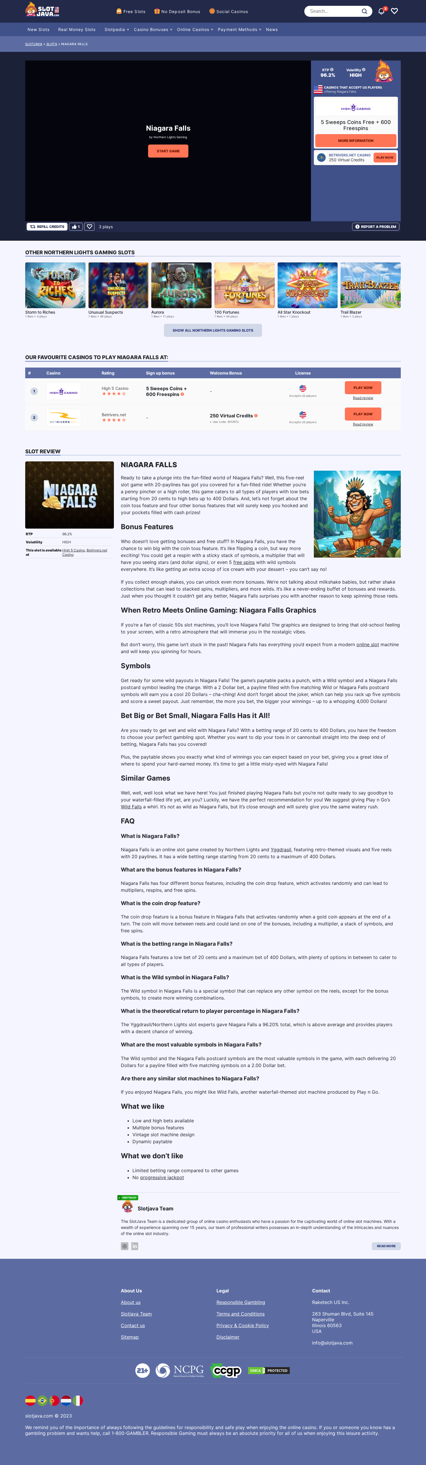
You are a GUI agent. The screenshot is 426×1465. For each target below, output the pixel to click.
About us (131, 1302)
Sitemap (130, 1337)
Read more (386, 1246)
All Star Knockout (294, 312)
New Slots (39, 29)
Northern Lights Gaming (170, 137)
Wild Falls (131, 807)
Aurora (157, 312)
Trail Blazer (351, 312)
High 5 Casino (73, 550)
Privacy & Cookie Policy (242, 1325)
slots (51, 44)
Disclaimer (227, 1337)
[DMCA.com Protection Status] (269, 1370)
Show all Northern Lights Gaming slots (213, 330)
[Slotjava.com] (42, 11)
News (272, 29)
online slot (367, 644)
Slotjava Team (136, 1314)
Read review (363, 398)
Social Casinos (232, 11)
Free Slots (134, 11)
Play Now (385, 158)
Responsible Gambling (240, 1302)
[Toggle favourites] (394, 11)
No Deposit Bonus (181, 11)
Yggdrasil (281, 849)
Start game (168, 151)
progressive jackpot (162, 1177)
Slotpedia (115, 29)
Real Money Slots (77, 29)
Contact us (133, 1325)
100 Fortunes (226, 312)
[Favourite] (89, 227)
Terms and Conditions (240, 1314)
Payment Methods (237, 29)
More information (356, 140)
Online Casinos (193, 29)
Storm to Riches (40, 312)
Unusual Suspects (105, 312)
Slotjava (33, 44)
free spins (244, 562)
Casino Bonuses (151, 29)
